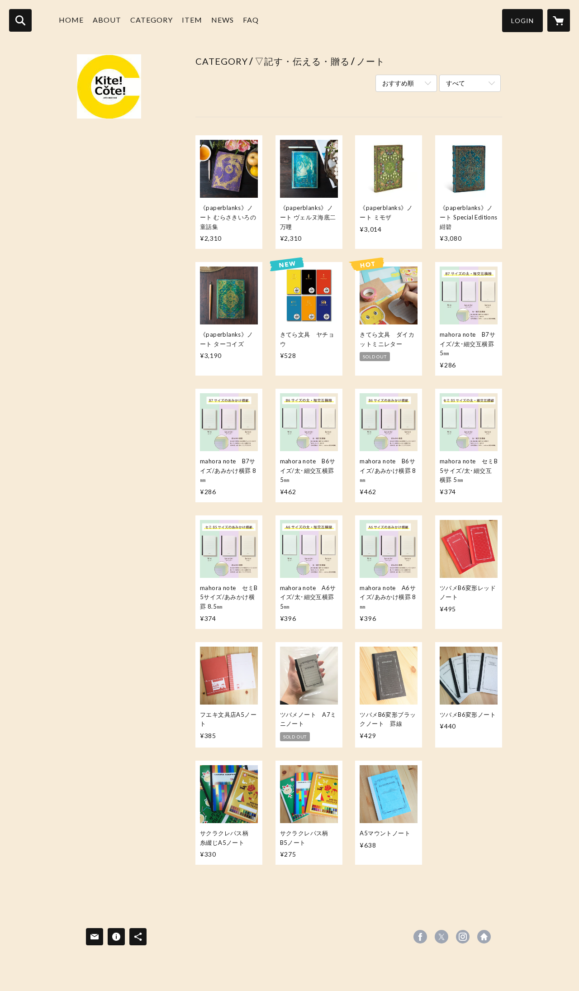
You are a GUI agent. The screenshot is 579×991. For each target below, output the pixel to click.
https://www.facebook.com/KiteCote (420, 936)
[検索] (20, 20)
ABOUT (107, 19)
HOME (71, 19)
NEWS (222, 19)
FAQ (251, 19)
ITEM (192, 19)
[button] (522, 20)
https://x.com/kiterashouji (441, 936)
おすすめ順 (398, 83)
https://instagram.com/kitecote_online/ (463, 936)
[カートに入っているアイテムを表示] (558, 20)
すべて (455, 83)
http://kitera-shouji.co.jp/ (484, 936)
